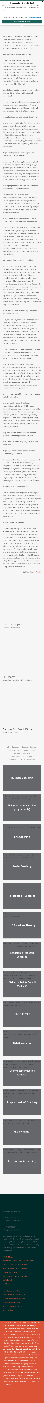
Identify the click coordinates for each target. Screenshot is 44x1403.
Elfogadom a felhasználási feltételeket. (15, 17)
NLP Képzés (9, 677)
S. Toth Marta (8, 1257)
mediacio (30, 756)
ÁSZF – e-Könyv (8, 1310)
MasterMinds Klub (17, 756)
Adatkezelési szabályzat (11, 1302)
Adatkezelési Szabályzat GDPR (14, 1298)
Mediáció (12, 759)
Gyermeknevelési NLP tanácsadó (15, 1268)
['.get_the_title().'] (22, 779)
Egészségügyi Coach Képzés (18, 729)
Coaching (15, 747)
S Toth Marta (29, 759)
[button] (22, 3)
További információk (34, 17)
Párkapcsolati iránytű (10, 1272)
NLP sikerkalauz (8, 1280)
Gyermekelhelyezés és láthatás (14, 1295)
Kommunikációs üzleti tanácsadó (15, 1276)
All (8, 747)
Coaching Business (29, 747)
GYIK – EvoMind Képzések (12, 1306)
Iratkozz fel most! (22, 21)
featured (26, 753)
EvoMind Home (8, 1284)
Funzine (38, 572)
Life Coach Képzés (12, 624)
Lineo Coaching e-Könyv (12, 1291)
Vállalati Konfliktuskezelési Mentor (15, 1265)
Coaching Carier (15, 750)
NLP (20, 759)
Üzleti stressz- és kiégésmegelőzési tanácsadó (19, 1261)
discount (17, 753)
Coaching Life (29, 750)
